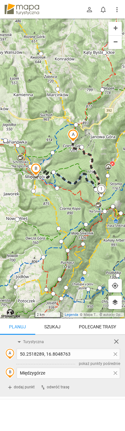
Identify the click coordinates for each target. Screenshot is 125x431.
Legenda (71, 315)
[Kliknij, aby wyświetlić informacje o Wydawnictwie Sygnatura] (11, 313)
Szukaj (52, 326)
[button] (73, 135)
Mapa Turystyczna (98, 315)
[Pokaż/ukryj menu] (117, 9)
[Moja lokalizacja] (115, 285)
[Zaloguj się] (89, 9)
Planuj (17, 326)
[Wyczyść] (116, 341)
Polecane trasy (97, 326)
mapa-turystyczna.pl (22, 9)
